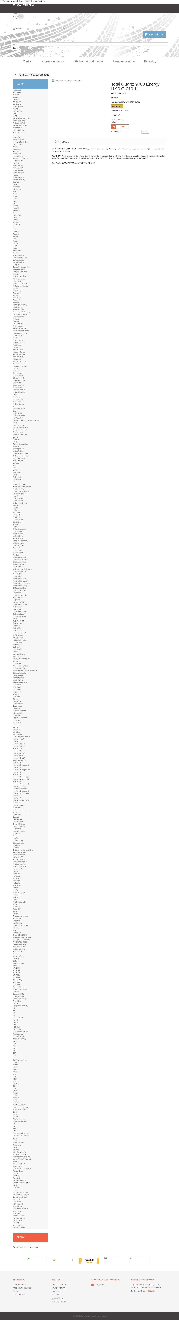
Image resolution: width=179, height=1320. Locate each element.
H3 (14, 1010)
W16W (15, 1093)
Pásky (15, 475)
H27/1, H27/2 (17, 1029)
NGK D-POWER (18, 1223)
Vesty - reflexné (18, 140)
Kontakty (150, 61)
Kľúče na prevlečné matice (22, 569)
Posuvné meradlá (19, 831)
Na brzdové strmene (20, 503)
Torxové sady (17, 630)
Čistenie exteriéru (19, 416)
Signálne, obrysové (20, 1060)
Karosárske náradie (20, 682)
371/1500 (16, 970)
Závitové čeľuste (19, 987)
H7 (14, 1015)
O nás (27, 61)
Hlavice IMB (17, 751)
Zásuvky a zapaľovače (21, 331)
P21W (15, 1067)
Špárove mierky (18, 843)
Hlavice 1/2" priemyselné (22, 784)
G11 (14, 1126)
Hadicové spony (18, 675)
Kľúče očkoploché (19, 529)
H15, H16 (16, 1027)
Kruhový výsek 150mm (21, 456)
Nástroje (16, 928)
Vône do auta (17, 1166)
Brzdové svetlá (18, 156)
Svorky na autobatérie (20, 125)
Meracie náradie (19, 822)
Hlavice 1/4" (17, 763)
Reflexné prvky (18, 302)
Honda (15, 206)
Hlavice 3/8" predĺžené (21, 800)
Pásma (15, 836)
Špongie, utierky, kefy (20, 435)
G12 (14, 1128)
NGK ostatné (17, 1213)
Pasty (15, 468)
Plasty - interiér (18, 402)
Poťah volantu (18, 281)
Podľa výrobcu (18, 107)
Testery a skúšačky (19, 123)
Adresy (55, 1295)
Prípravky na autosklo (20, 916)
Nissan (15, 227)
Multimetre (16, 833)
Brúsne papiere (18, 449)
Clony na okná (18, 161)
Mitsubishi (16, 225)
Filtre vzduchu (18, 597)
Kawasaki (16, 210)
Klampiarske (17, 734)
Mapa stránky (17, 16)
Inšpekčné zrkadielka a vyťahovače (25, 671)
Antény (15, 147)
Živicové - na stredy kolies (22, 267)
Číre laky (16, 439)
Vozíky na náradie (19, 852)
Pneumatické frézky (20, 605)
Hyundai (16, 208)
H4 (14, 1013)
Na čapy (16, 694)
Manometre (17, 593)
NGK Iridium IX (18, 1204)
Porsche (16, 234)
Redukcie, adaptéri (19, 760)
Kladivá (15, 727)
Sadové (15, 961)
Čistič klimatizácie (19, 409)
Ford (14, 203)
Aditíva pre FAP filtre (20, 366)
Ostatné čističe (18, 376)
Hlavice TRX (17, 741)
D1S (14, 1041)
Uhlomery (16, 845)
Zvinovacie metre (19, 824)
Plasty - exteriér (18, 425)
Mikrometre (17, 829)
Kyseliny (16, 394)
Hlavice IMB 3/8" (19, 756)
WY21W (16, 1098)
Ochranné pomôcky (20, 989)
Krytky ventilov (18, 326)
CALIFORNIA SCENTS (21, 1192)
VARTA (15, 116)
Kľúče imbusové (18, 546)
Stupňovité (16, 954)
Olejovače (16, 600)
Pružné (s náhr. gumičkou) (22, 1157)
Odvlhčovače (17, 413)
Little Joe (16, 1187)
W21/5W (16, 1103)
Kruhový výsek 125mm (21, 453)
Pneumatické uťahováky (21, 583)
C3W (14, 1086)
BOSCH (15, 109)
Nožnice (16, 888)
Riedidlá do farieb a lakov (22, 487)
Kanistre (16, 182)
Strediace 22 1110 (19, 944)
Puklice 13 (16, 291)
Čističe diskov (18, 432)
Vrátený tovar (58, 1288)
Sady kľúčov (17, 628)
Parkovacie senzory (20, 333)
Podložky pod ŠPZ (19, 276)
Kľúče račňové (18, 536)
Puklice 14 (16, 293)
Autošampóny (18, 418)
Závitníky (16, 959)
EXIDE (15, 114)
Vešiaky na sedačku (20, 328)
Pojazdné (16, 881)
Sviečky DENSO (18, 1216)
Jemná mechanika (19, 616)
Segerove (16, 708)
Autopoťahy (17, 151)
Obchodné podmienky (89, 61)
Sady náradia (17, 607)
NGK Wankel (17, 1211)
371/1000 (16, 968)
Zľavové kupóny (59, 1302)
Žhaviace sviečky (19, 1218)
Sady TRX (16, 626)
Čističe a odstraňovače (21, 428)
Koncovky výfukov (19, 255)
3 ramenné (17, 689)
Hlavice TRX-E (18, 805)
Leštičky (16, 470)
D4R (14, 1058)
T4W (14, 1077)
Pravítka (16, 838)
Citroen (15, 196)
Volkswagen (17, 250)
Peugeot (16, 232)
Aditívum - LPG (18, 357)
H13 (14, 1025)
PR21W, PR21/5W (19, 1105)
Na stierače (17, 697)
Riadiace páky (18, 307)
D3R (14, 1055)
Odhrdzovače (17, 387)
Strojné (15, 966)
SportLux (16, 1176)
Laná (15, 135)
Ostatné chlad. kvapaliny (21, 1133)
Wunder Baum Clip (19, 1180)
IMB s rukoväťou (19, 550)
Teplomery (16, 319)
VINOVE (16, 1185)
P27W (15, 1100)
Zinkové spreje (18, 498)
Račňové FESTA (19, 538)
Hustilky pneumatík (19, 590)
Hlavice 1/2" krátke (19, 786)
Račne (15, 904)
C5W (14, 1088)
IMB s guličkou (18, 553)
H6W (14, 1081)
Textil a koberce (18, 404)
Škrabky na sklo (18, 317)
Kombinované (18, 704)
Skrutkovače (17, 649)
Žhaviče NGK (17, 1221)
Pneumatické (17, 576)
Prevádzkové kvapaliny (21, 1107)
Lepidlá (15, 508)
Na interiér (16, 921)
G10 (14, 1124)
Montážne (16, 732)
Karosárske (17, 715)
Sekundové (17, 512)
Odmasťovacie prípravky (21, 491)
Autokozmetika (18, 397)
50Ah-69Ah (17, 97)
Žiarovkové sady (19, 1036)
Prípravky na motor (19, 866)
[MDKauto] (36, 35)
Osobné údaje (58, 1298)
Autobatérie (17, 90)
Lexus (15, 217)
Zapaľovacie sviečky (20, 1197)
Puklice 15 (16, 295)
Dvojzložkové (17, 522)
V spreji (15, 496)
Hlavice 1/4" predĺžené (21, 765)
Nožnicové (16, 878)
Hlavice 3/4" (17, 772)
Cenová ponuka (124, 61)
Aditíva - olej (17, 359)
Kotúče (15, 465)
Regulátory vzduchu (20, 595)
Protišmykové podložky (21, 286)
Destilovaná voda (19, 1119)
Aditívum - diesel (19, 354)
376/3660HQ (17, 980)
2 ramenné (17, 687)
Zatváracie (16, 817)
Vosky (15, 423)
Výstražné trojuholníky (21, 142)
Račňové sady (18, 635)
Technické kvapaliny (20, 392)
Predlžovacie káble (19, 902)
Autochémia (17, 345)
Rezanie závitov (18, 956)
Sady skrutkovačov (19, 614)
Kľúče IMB (16, 548)
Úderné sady (17, 623)
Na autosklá (17, 515)
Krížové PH (17, 664)
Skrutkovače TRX (19, 654)
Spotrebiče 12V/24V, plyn (22, 312)
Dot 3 (15, 1112)
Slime (15, 1147)
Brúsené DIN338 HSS (20, 935)
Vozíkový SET (18, 857)
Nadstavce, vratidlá (19, 892)
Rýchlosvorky (17, 918)
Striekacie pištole (19, 602)
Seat (14, 239)
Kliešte (15, 699)
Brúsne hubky (18, 461)
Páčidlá (15, 914)
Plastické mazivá (19, 390)
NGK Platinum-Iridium (20, 1209)
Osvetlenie (16, 1003)
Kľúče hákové (18, 574)
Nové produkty (19, 1285)
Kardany (16, 900)
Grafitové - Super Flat (20, 1154)
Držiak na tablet (18, 170)
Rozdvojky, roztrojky (20, 305)
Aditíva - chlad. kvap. (20, 361)
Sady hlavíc (17, 609)
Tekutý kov (16, 517)
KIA (14, 213)
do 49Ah (16, 95)
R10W (15, 1079)
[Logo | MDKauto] (89, 8)
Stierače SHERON (19, 1164)
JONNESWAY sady (19, 612)
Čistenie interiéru (19, 399)
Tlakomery (16, 321)
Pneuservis (17, 1145)
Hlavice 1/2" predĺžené (21, 791)
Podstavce (16, 885)
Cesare (15, 1190)
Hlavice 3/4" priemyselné (22, 779)
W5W (15, 1062)
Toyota (15, 246)
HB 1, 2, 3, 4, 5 (18, 1018)
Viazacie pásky (18, 678)
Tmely (15, 442)
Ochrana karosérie (19, 484)
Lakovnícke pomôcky (20, 494)
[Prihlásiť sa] (64, 28)
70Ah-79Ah (17, 99)
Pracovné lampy (18, 1034)
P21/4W (15, 1084)
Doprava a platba (52, 61)
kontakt (15, 18)
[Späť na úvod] (15, 75)
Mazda (15, 220)
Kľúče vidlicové (18, 564)
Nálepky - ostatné (19, 269)
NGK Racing (17, 1206)
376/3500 (16, 977)
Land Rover (17, 215)
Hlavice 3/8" (17, 796)
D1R (14, 1051)
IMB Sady (16, 555)
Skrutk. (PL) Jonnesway (21, 659)
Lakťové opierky (18, 260)
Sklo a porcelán (18, 951)
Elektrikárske (17, 701)
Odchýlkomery (18, 841)
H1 (14, 1008)
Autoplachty (17, 149)
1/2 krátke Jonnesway (20, 789)
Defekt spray (17, 335)
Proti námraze (18, 166)
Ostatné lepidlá (18, 520)
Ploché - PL (17, 656)
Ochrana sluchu (18, 994)
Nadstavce (16, 895)
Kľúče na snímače (19, 571)
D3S (14, 1046)
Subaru (15, 241)
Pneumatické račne (20, 579)
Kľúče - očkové (18, 534)
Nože (15, 812)
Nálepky (16, 265)
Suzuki (15, 243)
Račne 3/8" (17, 909)
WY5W (15, 1065)
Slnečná (16, 163)
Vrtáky (15, 930)
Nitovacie (16, 725)
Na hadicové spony (20, 718)
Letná (15, 1138)
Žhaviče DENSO (19, 1228)
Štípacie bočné (18, 713)
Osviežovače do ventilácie (22, 1183)
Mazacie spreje (18, 385)
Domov (15, 14)
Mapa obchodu (19, 1295)
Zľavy (20, 1237)
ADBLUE (16, 364)
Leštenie (16, 463)
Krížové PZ (17, 661)
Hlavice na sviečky (19, 810)
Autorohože (17, 154)
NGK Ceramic (18, 1225)
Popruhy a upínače (19, 279)
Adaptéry (16, 1162)
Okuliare (16, 992)
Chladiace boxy (18, 177)
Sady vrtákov (17, 933)
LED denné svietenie (20, 1032)
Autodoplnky (17, 128)
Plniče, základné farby (21, 444)
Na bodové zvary (19, 949)
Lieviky (15, 184)
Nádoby (15, 505)
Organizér (16, 274)
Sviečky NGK (17, 1199)
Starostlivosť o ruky (19, 999)
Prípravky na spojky (20, 862)
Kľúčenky (16, 187)
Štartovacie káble (19, 121)
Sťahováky (17, 685)
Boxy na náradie (19, 859)
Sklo (14, 411)
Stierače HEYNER (19, 1152)
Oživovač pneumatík (20, 430)
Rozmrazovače (18, 1143)
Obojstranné (17, 479)
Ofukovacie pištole (19, 588)
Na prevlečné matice (20, 640)
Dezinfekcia (17, 1001)
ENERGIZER (17, 111)
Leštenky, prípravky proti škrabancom (26, 420)
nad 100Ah (17, 104)
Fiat (14, 201)
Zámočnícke (17, 730)
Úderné (15, 652)
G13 (14, 1131)
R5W (14, 1074)
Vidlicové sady (18, 638)
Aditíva (15, 347)
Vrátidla (15, 897)
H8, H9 (15, 1020)
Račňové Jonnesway (20, 541)
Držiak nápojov (18, 173)
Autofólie (16, 338)
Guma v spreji (18, 501)
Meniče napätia (18, 262)
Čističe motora (18, 373)
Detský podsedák (19, 343)
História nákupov (59, 1285)
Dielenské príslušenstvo (21, 737)
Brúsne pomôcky (19, 458)
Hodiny (15, 175)
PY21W (15, 1069)
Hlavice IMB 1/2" (19, 758)
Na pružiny (17, 692)
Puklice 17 (16, 300)
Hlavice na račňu (19, 739)
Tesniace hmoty (18, 489)
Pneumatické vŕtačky (20, 581)
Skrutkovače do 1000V (21, 666)
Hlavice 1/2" (17, 782)
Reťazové (16, 876)
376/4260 (16, 985)
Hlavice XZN (17, 748)
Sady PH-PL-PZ (18, 621)
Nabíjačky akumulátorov (21, 118)
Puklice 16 (16, 298)
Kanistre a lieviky (19, 180)
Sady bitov (16, 647)
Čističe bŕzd (17, 371)
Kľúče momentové (19, 557)
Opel (14, 229)
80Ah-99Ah (17, 102)
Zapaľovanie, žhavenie (21, 1195)
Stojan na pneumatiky (20, 314)
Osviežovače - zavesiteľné (22, 1169)
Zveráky (15, 890)
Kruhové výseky (18, 451)
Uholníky (16, 848)
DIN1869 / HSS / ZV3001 (22, 940)
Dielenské (16, 874)
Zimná (15, 1140)
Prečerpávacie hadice (20, 284)
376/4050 (16, 982)
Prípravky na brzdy (19, 864)
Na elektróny (17, 807)
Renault (15, 236)
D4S (14, 1048)
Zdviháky (16, 871)
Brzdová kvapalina (19, 1110)
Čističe (15, 369)
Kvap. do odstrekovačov (21, 1136)
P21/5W (15, 1072)
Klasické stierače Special (22, 1159)
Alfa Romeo (17, 189)
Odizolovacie (17, 706)
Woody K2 (16, 1178)
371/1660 (16, 973)
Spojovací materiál (19, 673)
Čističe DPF (17, 383)
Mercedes (16, 222)
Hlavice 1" (16, 803)
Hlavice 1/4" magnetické (21, 770)
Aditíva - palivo (18, 350)
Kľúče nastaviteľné (19, 562)
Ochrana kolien (18, 996)
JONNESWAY (18, 531)
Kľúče (15, 527)
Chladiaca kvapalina (20, 1121)
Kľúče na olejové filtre (20, 560)
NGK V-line (17, 1202)
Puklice (15, 288)
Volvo (15, 248)
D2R (14, 1053)
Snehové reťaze (18, 309)
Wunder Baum (18, 1171)
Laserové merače (19, 826)
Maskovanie (17, 472)
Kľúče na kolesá (18, 543)
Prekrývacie (17, 477)
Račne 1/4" (17, 907)
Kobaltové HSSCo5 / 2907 (22, 937)
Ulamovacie (17, 815)
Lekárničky (17, 137)
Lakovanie (16, 437)
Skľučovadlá (17, 923)
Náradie (16, 524)
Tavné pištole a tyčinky (21, 926)
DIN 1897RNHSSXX (20, 942)
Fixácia (15, 510)
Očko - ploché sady (19, 633)
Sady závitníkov (18, 963)
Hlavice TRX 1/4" (19, 744)
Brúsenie (16, 446)
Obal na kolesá (18, 340)
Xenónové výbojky (19, 1039)
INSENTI (16, 1173)
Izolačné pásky (18, 680)
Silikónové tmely (19, 378)
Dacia (15, 199)
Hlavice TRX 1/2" (19, 746)
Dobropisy (56, 1291)
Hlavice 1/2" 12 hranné (21, 793)
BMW (15, 194)
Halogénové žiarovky (20, 1006)
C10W (15, 1091)
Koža (15, 406)
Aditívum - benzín (19, 352)
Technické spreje (19, 380)
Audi (14, 191)
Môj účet (57, 1280)
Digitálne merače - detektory (23, 850)
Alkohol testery (18, 144)
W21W (15, 1095)
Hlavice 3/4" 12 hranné (21, 777)
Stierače (16, 1150)
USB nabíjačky (18, 324)
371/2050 (16, 975)
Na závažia (17, 723)
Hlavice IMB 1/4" (19, 753)
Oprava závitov (18, 869)
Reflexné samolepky (20, 272)
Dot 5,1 (15, 1117)
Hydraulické (17, 883)
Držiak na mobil (18, 168)
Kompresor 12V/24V (20, 258)
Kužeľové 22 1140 (19, 947)
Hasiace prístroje (19, 132)
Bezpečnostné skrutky (20, 158)
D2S (14, 1044)
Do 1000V (16, 619)
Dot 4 (15, 1114)
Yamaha (16, 253)
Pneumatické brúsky (20, 586)
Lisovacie (16, 720)
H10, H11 (16, 1022)
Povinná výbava (18, 130)
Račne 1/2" (17, 911)
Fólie (14, 482)
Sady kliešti (17, 645)
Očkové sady (17, 642)
